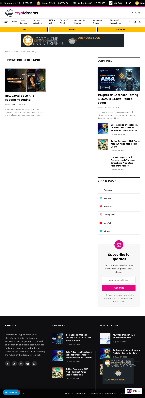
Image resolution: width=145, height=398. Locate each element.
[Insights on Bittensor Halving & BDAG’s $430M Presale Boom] (119, 79)
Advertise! (121, 29)
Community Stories (79, 21)
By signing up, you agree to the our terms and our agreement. (119, 298)
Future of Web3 (64, 21)
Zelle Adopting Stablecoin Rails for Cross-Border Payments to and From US (124, 127)
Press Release (23, 21)
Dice (24, 29)
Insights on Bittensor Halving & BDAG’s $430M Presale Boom (118, 98)
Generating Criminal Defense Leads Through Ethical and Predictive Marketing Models (123, 161)
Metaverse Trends (97, 21)
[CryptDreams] (21, 13)
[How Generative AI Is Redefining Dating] (25, 80)
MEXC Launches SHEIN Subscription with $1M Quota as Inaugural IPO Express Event (125, 336)
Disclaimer (81, 393)
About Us (69, 393)
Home (14, 22)
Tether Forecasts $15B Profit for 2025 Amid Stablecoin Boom (125, 144)
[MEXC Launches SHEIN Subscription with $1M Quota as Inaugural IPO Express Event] (105, 338)
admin (7, 104)
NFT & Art (52, 21)
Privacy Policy (127, 298)
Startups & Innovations (115, 21)
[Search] (135, 22)
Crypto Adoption (37, 21)
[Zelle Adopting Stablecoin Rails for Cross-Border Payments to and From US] (103, 128)
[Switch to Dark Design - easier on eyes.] (139, 22)
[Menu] (6, 21)
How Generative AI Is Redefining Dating (19, 98)
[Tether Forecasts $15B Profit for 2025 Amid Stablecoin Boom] (103, 144)
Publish (72, 29)
